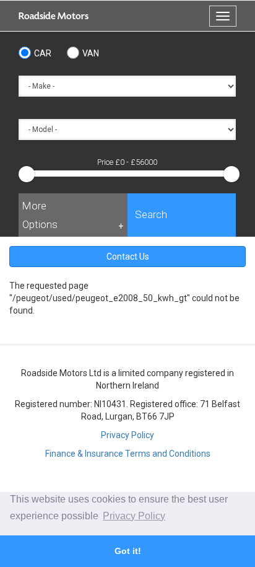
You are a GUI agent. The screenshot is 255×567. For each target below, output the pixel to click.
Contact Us (127, 257)
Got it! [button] (128, 551)
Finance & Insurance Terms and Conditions (127, 454)
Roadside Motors (54, 16)
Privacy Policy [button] (134, 516)
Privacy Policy (127, 435)
